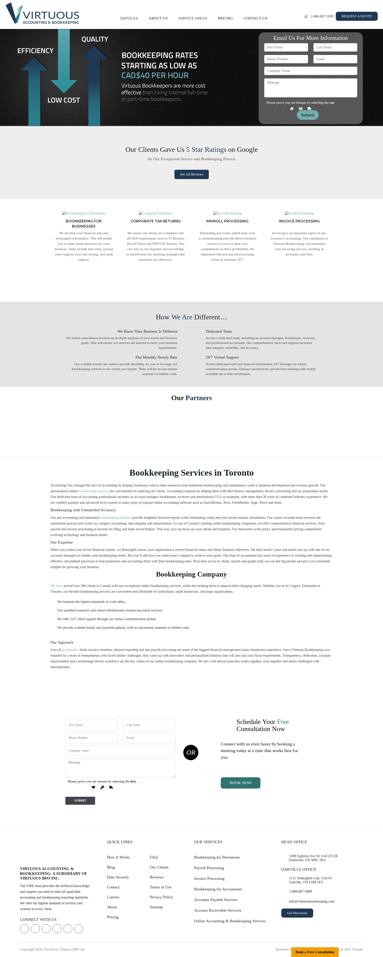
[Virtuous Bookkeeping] (42, 13)
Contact (113, 887)
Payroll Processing (209, 868)
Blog (111, 867)
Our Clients (159, 867)
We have (57, 586)
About (112, 907)
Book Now (241, 783)
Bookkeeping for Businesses (217, 857)
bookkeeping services (93, 491)
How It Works (118, 857)
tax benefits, (70, 650)
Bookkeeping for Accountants (218, 889)
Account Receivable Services (217, 910)
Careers (113, 897)
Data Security (118, 877)
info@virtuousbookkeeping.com (311, 901)
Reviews (157, 877)
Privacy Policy (161, 897)
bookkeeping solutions (115, 517)
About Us (158, 18)
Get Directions (297, 913)
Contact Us (255, 18)
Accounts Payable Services (216, 899)
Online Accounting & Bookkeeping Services (230, 921)
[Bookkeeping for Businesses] (84, 214)
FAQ (154, 857)
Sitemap (156, 907)
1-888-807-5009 (322, 16)
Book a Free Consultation (315, 952)
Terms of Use (161, 887)
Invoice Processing (209, 878)
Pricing (225, 18)
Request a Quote (357, 16)
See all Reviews (191, 174)
